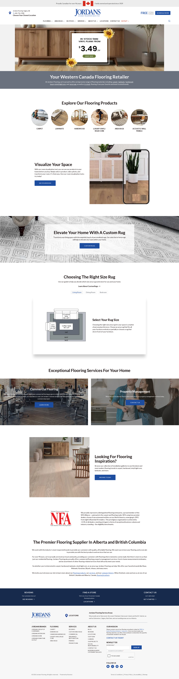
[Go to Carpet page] (39, 120)
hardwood (129, 82)
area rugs (73, 84)
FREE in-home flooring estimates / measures (125, 630)
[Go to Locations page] (71, 615)
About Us (92, 21)
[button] (24, 15)
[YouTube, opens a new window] (121, 666)
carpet (115, 82)
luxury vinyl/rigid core (58, 84)
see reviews (28, 599)
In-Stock (70, 21)
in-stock (87, 84)
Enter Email (110, 645)
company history (108, 573)
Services (81, 21)
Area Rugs (59, 21)
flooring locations (103, 575)
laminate (121, 82)
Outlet (124, 21)
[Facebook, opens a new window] (108, 666)
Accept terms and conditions (115, 650)
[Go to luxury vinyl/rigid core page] (99, 120)
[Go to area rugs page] (119, 120)
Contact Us (115, 21)
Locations (104, 21)
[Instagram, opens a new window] (112, 666)
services (92, 573)
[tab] (77, 292)
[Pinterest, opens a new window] (117, 666)
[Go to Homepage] (41, 615)
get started (149, 599)
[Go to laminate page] (59, 120)
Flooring (47, 21)
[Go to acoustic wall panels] (139, 120)
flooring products (79, 573)
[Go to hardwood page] (79, 120)
